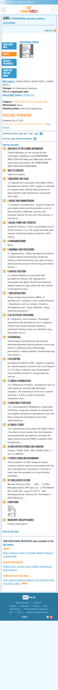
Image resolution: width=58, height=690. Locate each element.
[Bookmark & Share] (51, 617)
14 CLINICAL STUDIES (16, 425)
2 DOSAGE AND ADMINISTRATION (21, 201)
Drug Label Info (8, 46)
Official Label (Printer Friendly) (18, 138)
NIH (10, 612)
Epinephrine (13, 502)
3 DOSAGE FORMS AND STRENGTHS (22, 222)
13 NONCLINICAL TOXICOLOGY (19, 403)
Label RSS (48, 30)
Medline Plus (9, 566)
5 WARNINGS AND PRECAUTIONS (21, 249)
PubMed (35, 566)
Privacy (36, 606)
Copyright (25, 606)
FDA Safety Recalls (35, 552)
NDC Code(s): (9, 81)
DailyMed (29, 9)
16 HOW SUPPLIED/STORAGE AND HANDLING (26, 446)
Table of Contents (16, 170)
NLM (19, 612)
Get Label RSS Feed (44, 580)
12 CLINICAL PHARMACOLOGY (19, 381)
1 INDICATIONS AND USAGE (18, 179)
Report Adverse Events (14, 552)
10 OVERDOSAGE (14, 337)
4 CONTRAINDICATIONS (17, 241)
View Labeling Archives (14, 580)
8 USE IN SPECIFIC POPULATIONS (21, 315)
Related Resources (8, 62)
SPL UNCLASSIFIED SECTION (19, 480)
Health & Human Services (37, 612)
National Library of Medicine (20, 2)
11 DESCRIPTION (14, 359)
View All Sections (11, 144)
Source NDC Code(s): (13, 95)
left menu (8, 544)
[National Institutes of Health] (4, 2)
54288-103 (28, 95)
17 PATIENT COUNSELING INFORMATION (23, 458)
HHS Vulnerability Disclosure (36, 609)
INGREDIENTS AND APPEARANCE (21, 520)
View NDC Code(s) (11, 583)
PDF (31, 134)
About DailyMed (22, 602)
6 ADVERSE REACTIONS (17, 271)
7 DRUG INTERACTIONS (17, 293)
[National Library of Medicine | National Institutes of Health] (29, 597)
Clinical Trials (23, 566)
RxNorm (30, 580)
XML (37, 134)
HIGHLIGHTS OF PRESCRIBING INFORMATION (25, 148)
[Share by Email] (47, 617)
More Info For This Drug (7, 73)
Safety (6, 54)
